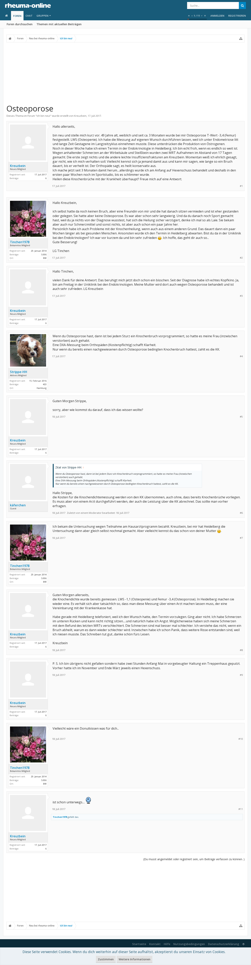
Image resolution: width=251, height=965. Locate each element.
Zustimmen (106, 959)
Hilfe (167, 944)
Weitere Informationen (134, 959)
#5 (241, 416)
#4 (241, 356)
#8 (241, 650)
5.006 (43, 254)
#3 (241, 296)
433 (44, 384)
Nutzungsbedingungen (189, 944)
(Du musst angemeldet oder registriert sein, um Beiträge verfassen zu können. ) (194, 859)
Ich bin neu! (43, 115)
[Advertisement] (125, 73)
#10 (240, 739)
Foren (17, 16)
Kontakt (155, 944)
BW (44, 257)
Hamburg (41, 388)
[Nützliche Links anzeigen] (240, 38)
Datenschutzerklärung (223, 944)
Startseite (139, 944)
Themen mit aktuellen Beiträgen (59, 24)
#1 (241, 186)
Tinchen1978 (19, 242)
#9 (241, 675)
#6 (241, 513)
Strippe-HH (18, 372)
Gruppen (42, 15)
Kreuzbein (80, 115)
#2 (241, 257)
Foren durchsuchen (20, 24)
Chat (29, 15)
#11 (240, 809)
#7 (241, 538)
